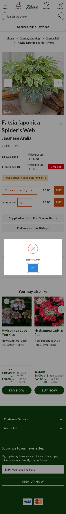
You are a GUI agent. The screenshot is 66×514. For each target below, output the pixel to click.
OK (33, 268)
